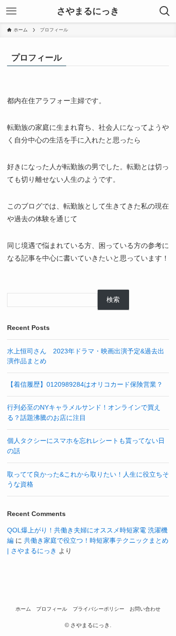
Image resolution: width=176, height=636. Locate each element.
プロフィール (51, 609)
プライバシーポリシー (98, 609)
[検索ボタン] (164, 11)
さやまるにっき (88, 11)
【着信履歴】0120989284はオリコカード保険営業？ (85, 384)
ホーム (23, 609)
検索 (113, 299)
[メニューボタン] (11, 11)
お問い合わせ (145, 609)
